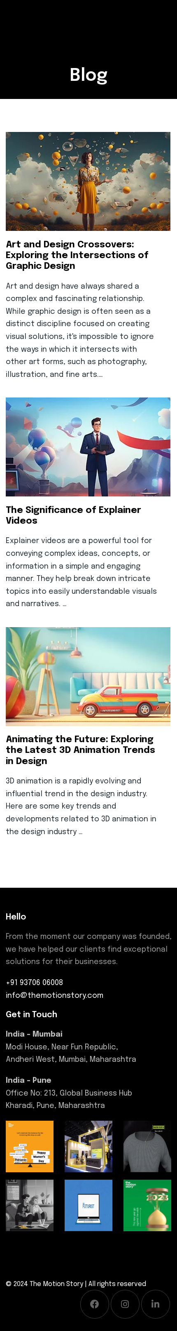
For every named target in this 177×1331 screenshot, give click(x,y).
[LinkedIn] (155, 1304)
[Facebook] (94, 1304)
